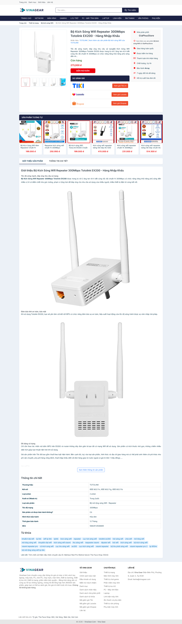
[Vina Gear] (31, 570)
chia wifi (128, 539)
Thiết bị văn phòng (111, 603)
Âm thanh (129, 18)
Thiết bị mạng (34, 23)
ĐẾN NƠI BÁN (83, 70)
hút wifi (115, 542)
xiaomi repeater (102, 546)
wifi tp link (47, 539)
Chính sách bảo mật (88, 576)
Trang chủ (23, 2)
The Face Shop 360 (46, 617)
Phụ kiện (156, 18)
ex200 (74, 546)
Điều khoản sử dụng (88, 579)
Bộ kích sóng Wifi (47, 23)
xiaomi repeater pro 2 (138, 546)
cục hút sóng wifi (90, 539)
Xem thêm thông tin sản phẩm (91, 470)
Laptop (105, 18)
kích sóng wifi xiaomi (62, 542)
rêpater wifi (105, 542)
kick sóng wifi (66, 539)
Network (39, 18)
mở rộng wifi (139, 539)
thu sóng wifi (78, 542)
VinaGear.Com (90, 622)
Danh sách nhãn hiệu (88, 590)
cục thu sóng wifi (62, 546)
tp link (38, 539)
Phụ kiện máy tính (111, 607)
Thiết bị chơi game (111, 579)
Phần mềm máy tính (112, 583)
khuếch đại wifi (28, 539)
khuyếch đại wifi (45, 542)
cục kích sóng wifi (86, 546)
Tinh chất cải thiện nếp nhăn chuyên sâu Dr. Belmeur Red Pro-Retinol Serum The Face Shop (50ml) (68, 555)
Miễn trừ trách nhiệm (88, 583)
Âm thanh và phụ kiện (112, 600)
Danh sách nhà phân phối (90, 593)
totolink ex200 (105, 539)
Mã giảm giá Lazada (88, 603)
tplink (56, 539)
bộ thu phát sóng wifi (119, 546)
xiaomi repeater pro (30, 546)
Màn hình (51, 18)
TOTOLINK (83, 40)
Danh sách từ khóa (87, 596)
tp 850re (153, 546)
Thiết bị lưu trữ (110, 586)
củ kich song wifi (46, 546)
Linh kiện (117, 18)
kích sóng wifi (126, 542)
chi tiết (58, 161)
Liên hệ (50, 2)
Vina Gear (101, 622)
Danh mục (32, 2)
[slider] (25, 82)
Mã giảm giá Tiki (86, 600)
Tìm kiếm (131, 10)
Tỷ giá (34, 617)
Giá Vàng (59, 617)
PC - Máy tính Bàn (90, 18)
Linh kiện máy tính (111, 596)
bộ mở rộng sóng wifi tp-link (33, 550)
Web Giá (67, 617)
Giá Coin (74, 617)
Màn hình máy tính (111, 576)
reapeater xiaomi (92, 542)
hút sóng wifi (118, 539)
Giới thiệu (41, 2)
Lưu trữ (74, 18)
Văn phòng (143, 18)
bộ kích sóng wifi (140, 542)
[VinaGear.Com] (31, 10)
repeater (77, 539)
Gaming (63, 18)
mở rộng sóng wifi (29, 542)
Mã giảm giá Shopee (88, 607)
